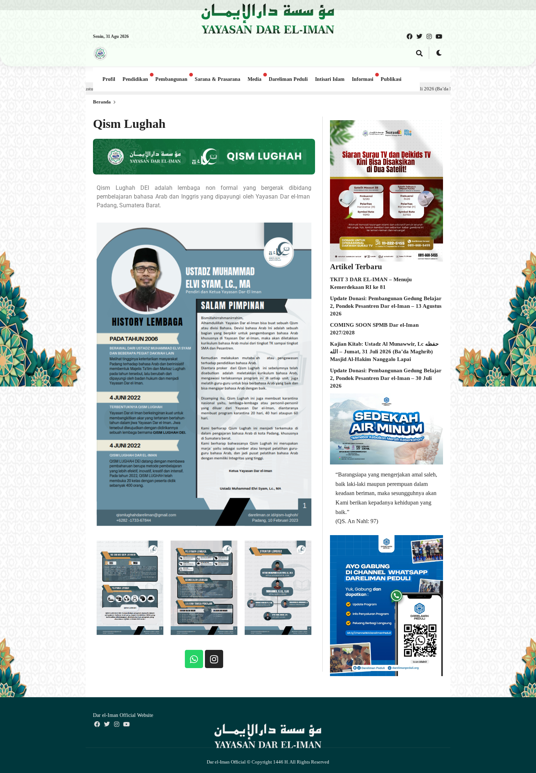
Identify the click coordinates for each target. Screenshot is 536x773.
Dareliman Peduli (288, 79)
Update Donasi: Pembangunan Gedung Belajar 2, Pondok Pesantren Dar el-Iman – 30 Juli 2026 (386, 378)
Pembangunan (171, 79)
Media (254, 79)
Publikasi (391, 79)
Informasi (362, 79)
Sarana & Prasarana (217, 79)
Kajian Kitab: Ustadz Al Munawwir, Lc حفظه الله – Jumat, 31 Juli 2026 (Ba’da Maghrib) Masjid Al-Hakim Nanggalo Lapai (384, 351)
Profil (108, 79)
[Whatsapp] (194, 659)
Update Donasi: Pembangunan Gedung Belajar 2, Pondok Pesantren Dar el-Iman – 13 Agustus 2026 (386, 306)
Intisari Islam (330, 79)
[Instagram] (214, 659)
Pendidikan (135, 79)
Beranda (102, 102)
